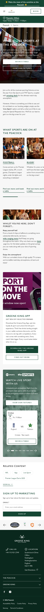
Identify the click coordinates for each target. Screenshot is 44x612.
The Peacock (9, 578)
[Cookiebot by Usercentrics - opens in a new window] (31, 263)
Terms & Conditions (16, 608)
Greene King (9, 584)
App (15, 473)
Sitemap (5, 608)
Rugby (30, 162)
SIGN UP (22, 514)
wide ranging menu (10, 238)
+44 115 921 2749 (12, 552)
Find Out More (22, 357)
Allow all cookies (22, 339)
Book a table (22, 62)
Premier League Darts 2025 (15, 478)
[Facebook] (4, 591)
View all (6, 484)
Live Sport (27, 473)
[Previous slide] (9, 450)
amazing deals (12, 95)
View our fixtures (22, 68)
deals (39, 241)
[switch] (38, 309)
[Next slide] (35, 450)
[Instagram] (10, 591)
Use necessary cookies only (22, 346)
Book (36, 11)
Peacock (6, 25)
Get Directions (30, 570)
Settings (33, 332)
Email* (6, 502)
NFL (6, 473)
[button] (12, 450)
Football (8, 162)
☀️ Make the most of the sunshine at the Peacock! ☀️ (22, 3)
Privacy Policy (32, 603)
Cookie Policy (21, 603)
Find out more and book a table (13, 148)
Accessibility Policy (9, 603)
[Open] (4, 11)
